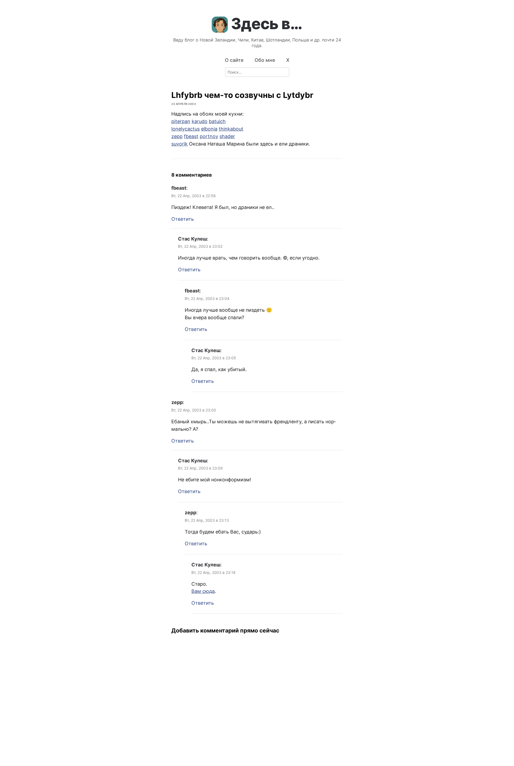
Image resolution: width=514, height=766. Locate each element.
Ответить (182, 219)
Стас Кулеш (192, 239)
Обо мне (265, 60)
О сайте (234, 60)
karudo (199, 121)
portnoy (209, 136)
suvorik (179, 144)
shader (227, 136)
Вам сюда (203, 591)
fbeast (191, 136)
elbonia (209, 129)
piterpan (180, 121)
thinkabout (231, 129)
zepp (177, 136)
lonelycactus (185, 129)
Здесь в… (266, 23)
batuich (217, 121)
